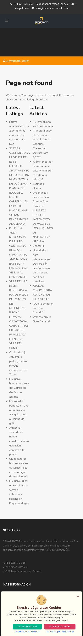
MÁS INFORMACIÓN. (58, 550)
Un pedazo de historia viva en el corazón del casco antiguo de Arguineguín (18, 467)
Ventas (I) (39, 246)
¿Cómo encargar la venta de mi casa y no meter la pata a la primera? (43, 170)
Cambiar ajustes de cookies (27, 631)
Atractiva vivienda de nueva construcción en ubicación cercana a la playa (19, 441)
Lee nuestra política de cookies (60, 631)
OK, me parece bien (27, 626)
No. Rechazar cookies (59, 626)
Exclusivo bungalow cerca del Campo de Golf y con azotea (19, 387)
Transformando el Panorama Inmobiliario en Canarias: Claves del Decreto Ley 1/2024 (42, 144)
